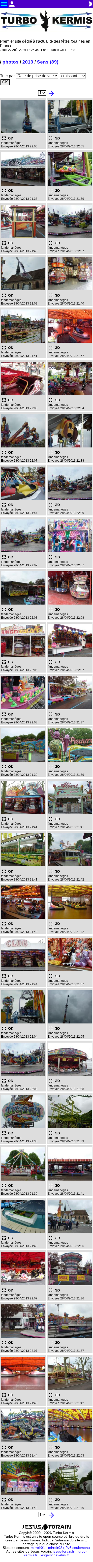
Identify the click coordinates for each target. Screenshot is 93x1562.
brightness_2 (90, 4)
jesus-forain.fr (63, 1551)
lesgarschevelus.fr (54, 1555)
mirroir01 (38, 1548)
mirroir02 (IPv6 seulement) (69, 1548)
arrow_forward (51, 93)
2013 (27, 62)
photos (10, 62)
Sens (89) (47, 62)
